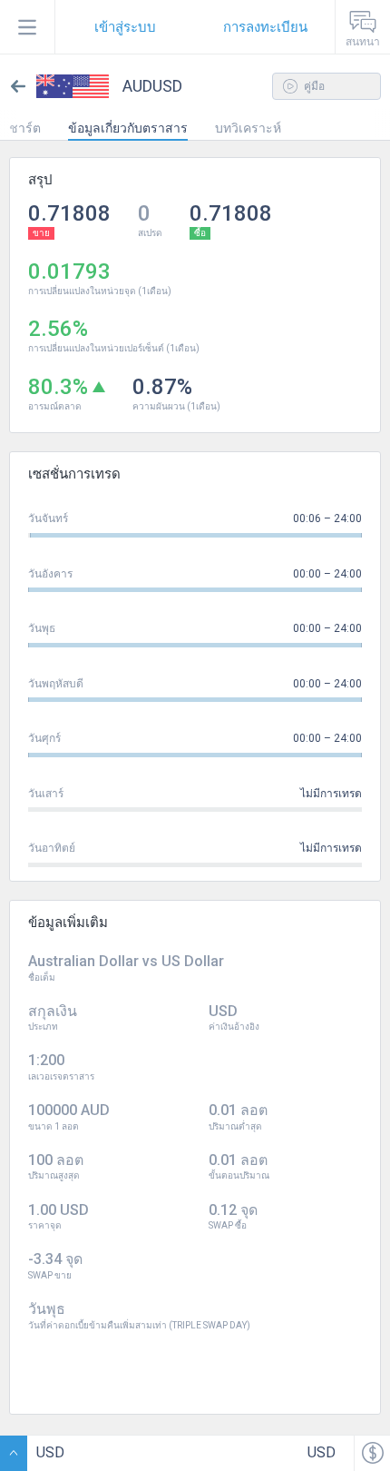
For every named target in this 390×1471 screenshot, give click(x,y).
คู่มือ (313, 86)
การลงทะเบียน (265, 27)
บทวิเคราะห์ (248, 128)
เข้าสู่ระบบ (125, 27)
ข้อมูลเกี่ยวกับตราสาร (128, 128)
